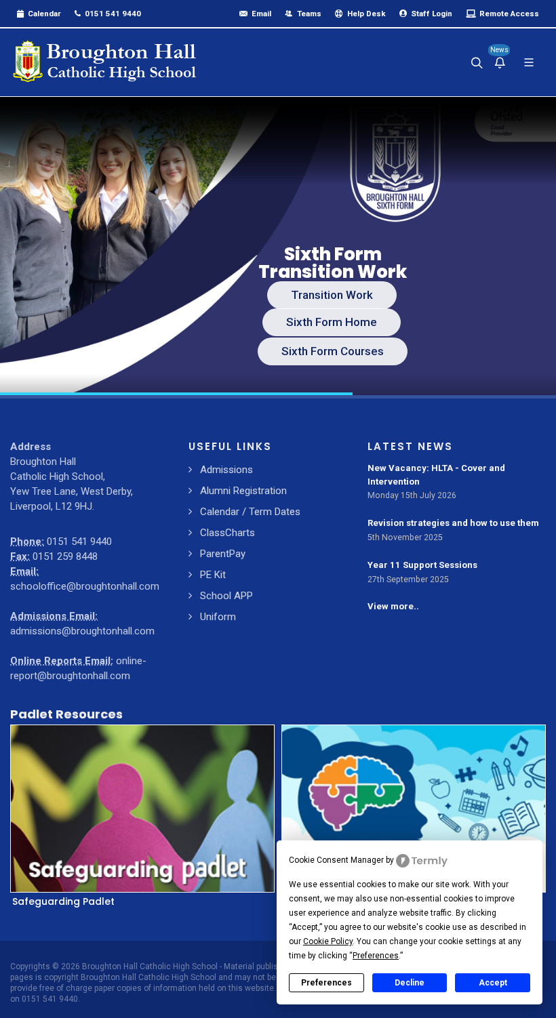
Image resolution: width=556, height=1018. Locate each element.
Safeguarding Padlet (63, 901)
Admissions (226, 470)
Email (260, 13)
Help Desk (365, 13)
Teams (308, 13)
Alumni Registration (243, 491)
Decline (409, 983)
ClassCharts (227, 533)
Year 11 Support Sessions (422, 565)
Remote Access (508, 13)
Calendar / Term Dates (250, 512)
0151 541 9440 (112, 13)
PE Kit (213, 575)
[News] (500, 62)
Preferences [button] (376, 955)
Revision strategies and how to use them (453, 523)
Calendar (43, 13)
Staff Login (430, 13)
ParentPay (222, 554)
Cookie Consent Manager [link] (336, 860)
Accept (493, 983)
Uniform (218, 617)
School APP (226, 596)
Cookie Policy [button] (328, 941)
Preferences (326, 983)
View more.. (393, 606)
